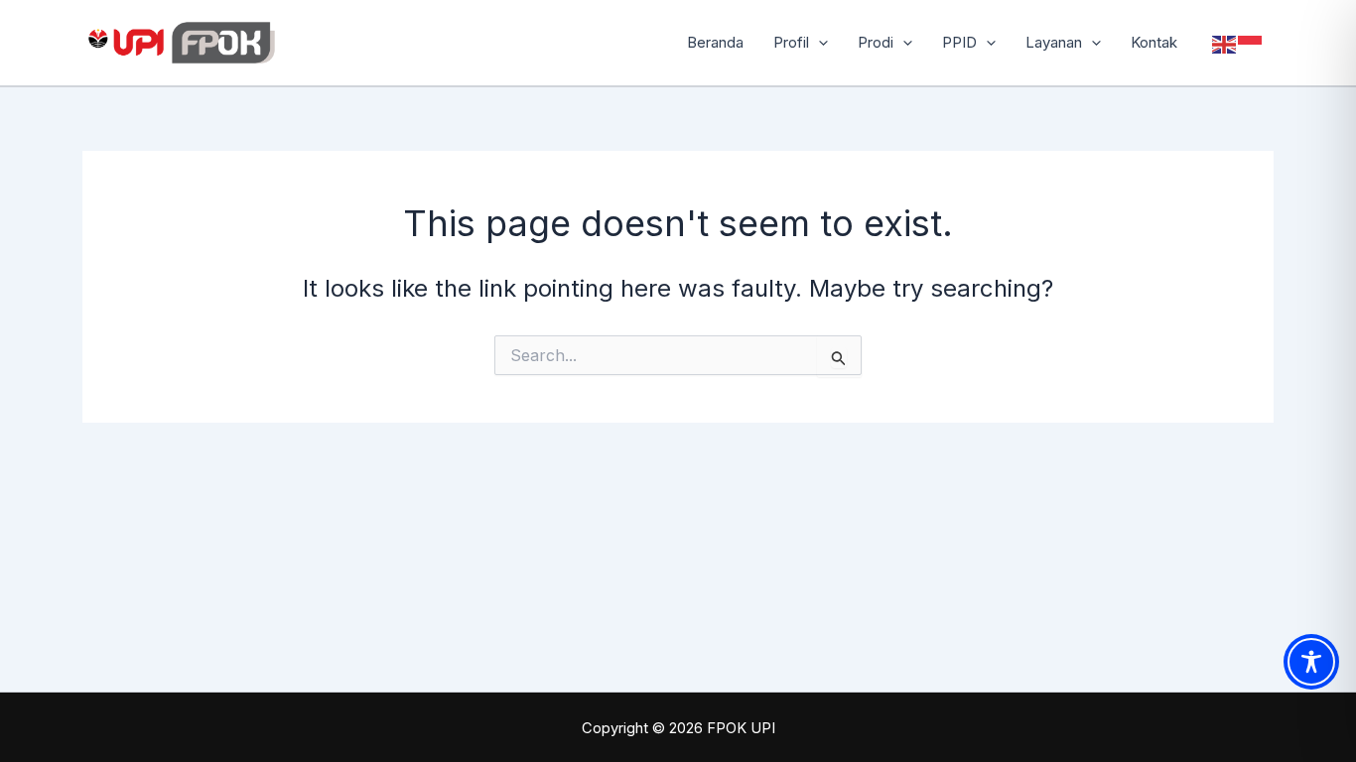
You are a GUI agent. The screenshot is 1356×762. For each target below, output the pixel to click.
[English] (1225, 43)
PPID (959, 42)
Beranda (715, 42)
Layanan (1053, 42)
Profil (791, 42)
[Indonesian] (1251, 43)
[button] (818, 42)
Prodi (875, 42)
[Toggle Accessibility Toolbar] (1311, 662)
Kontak (1154, 42)
